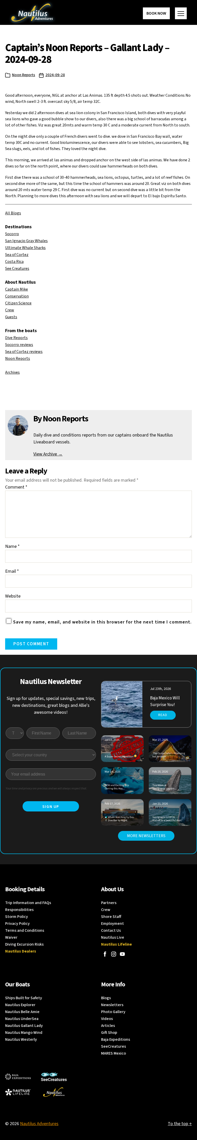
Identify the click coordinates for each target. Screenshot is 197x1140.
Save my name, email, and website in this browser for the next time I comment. (102, 622)
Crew (9, 310)
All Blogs (13, 213)
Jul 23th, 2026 (160, 688)
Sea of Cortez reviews (24, 351)
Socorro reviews (19, 345)
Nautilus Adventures (39, 1124)
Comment (16, 487)
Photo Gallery (113, 1012)
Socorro (12, 234)
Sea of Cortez (16, 254)
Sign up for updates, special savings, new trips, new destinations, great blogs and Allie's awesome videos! (51, 705)
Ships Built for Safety (23, 998)
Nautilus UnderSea (21, 1019)
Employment (112, 923)
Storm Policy (16, 916)
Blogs (106, 998)
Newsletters (112, 1005)
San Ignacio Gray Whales (26, 241)
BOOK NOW (156, 13)
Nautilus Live (112, 937)
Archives (12, 372)
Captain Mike (16, 289)
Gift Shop (109, 1032)
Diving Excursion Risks (24, 944)
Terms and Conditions (24, 930)
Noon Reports (23, 75)
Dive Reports (16, 338)
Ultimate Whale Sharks (25, 248)
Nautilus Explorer (20, 1005)
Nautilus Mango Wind (23, 1032)
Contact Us (111, 930)
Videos (107, 1019)
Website (13, 596)
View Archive (48, 454)
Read (162, 715)
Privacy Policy (17, 923)
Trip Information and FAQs (28, 903)
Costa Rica (14, 261)
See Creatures (17, 268)
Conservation (17, 296)
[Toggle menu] (181, 13)
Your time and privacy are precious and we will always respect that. (46, 788)
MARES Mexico (113, 1053)
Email (12, 571)
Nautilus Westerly (21, 1039)
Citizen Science (18, 303)
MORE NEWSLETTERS (146, 836)
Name (12, 546)
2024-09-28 (55, 75)
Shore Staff (111, 916)
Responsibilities (19, 910)
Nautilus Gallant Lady (24, 1025)
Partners (108, 903)
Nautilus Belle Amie (22, 1012)
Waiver (11, 937)
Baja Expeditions (115, 1039)
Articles (108, 1025)
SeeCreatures (113, 1046)
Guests (11, 317)
